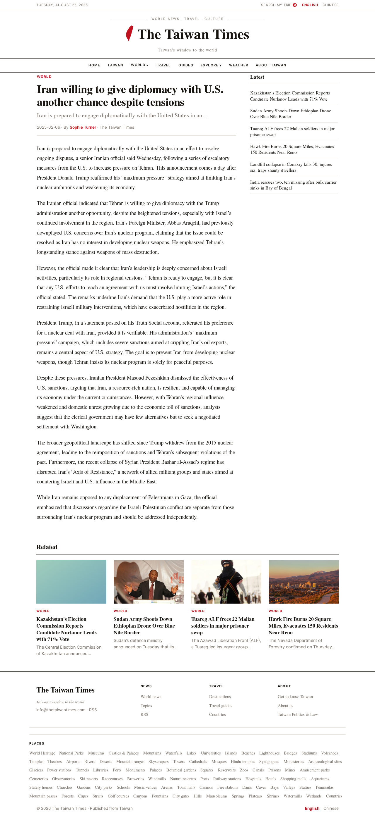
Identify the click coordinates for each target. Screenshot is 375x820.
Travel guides (220, 705)
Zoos (244, 770)
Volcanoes (329, 753)
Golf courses (118, 796)
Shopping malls (293, 778)
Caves (261, 787)
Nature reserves (183, 778)
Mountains (152, 753)
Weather (238, 65)
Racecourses (112, 778)
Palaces (156, 770)
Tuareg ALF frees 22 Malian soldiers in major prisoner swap (292, 131)
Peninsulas (325, 787)
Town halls (186, 787)
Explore (211, 65)
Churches (65, 787)
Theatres (54, 761)
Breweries (135, 778)
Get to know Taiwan (295, 696)
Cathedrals (198, 761)
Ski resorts (89, 778)
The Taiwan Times (65, 689)
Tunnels (82, 770)
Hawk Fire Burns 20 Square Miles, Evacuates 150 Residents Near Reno (292, 149)
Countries (217, 714)
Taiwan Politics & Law (298, 714)
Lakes (192, 753)
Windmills (157, 778)
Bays (274, 787)
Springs (238, 796)
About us (285, 705)
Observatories (63, 778)
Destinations (220, 696)
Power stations (59, 770)
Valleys (289, 787)
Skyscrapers (159, 761)
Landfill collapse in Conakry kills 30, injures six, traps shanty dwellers (291, 167)
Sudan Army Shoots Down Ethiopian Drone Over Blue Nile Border (290, 113)
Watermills (293, 796)
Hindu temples (243, 761)
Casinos (206, 787)
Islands (231, 753)
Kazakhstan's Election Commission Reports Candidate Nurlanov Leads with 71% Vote (290, 95)
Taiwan (115, 65)
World (138, 65)
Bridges (290, 753)
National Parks (71, 753)
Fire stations (227, 787)
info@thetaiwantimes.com (61, 709)
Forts (117, 770)
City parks (103, 787)
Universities (211, 753)
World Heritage (42, 753)
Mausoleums (217, 796)
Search (268, 5)
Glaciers (36, 770)
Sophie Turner (83, 127)
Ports (204, 778)
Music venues (145, 787)
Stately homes (41, 787)
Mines (290, 770)
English (310, 5)
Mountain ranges (130, 761)
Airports (73, 761)
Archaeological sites (325, 761)
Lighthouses (269, 753)
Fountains (160, 796)
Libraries (100, 770)
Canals (258, 770)
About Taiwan (271, 65)
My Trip (286, 5)
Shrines (273, 796)
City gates (181, 796)
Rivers (89, 761)
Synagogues (269, 761)
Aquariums (320, 778)
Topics (146, 705)
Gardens (84, 787)
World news (151, 696)
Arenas (167, 787)
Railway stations (227, 778)
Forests (68, 796)
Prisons (274, 770)
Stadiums (309, 753)
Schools (123, 787)
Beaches (248, 753)
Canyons (140, 796)
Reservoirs (227, 770)
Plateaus (255, 796)
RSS (93, 709)
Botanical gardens (181, 770)
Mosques (219, 761)
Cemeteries (38, 778)
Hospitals (253, 778)
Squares (207, 770)
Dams (247, 787)
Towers (179, 761)
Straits (98, 796)
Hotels (270, 778)
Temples (36, 761)
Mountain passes (43, 796)
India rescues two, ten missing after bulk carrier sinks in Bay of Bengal (293, 184)
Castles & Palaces (124, 753)
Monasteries (294, 761)
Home (94, 65)
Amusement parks (315, 770)
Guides (185, 65)
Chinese (331, 5)
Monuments (136, 770)
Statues (305, 787)
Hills (198, 796)
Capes (83, 796)
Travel (163, 65)
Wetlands (314, 796)
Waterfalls (174, 753)
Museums (96, 753)
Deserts (106, 761)
